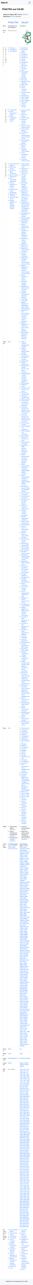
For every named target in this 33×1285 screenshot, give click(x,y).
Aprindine (23, 755)
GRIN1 (25, 911)
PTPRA (26, 985)
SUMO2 (25, 1025)
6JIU (26, 1149)
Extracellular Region (24, 50)
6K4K (27, 1150)
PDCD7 (22, 971)
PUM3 (21, 987)
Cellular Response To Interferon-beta (25, 225)
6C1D (27, 1137)
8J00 (21, 1209)
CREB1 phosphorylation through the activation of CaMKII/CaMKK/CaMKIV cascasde (25, 469)
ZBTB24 (26, 1044)
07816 (9, 1053)
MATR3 (22, 946)
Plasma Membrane (24, 67)
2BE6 (27, 1083)
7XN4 (28, 1195)
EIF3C (25, 895)
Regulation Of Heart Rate (24, 169)
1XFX (28, 1079)
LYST (24, 944)
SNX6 (21, 1015)
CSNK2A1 (22, 880)
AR (29, 852)
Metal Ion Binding (23, 145)
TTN (24, 1036)
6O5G (28, 1155)
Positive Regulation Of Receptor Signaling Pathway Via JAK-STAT (24, 233)
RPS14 (21, 998)
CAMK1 (26, 861)
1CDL (21, 1069)
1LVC (21, 1074)
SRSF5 (25, 1019)
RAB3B (25, 987)
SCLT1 (21, 1004)
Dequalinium (24, 763)
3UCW (24, 1112)
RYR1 (27, 1001)
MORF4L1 (24, 949)
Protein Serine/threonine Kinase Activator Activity (25, 136)
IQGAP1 (22, 926)
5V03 (24, 1131)
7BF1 (27, 1172)
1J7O (24, 1071)
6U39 (27, 1160)
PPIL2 (21, 981)
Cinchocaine (24, 729)
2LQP (21, 1095)
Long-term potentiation (24, 636)
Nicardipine (24, 731)
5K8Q (24, 1128)
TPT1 (24, 1031)
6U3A (21, 1161)
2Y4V (27, 1102)
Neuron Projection (23, 1256)
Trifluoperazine (25, 736)
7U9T (24, 1185)
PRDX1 (25, 981)
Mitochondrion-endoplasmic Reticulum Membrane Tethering (25, 335)
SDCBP (25, 1008)
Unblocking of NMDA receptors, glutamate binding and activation (24, 449)
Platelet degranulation (24, 363)
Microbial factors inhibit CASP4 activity (25, 704)
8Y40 (27, 1223)
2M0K (21, 1096)
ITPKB (25, 930)
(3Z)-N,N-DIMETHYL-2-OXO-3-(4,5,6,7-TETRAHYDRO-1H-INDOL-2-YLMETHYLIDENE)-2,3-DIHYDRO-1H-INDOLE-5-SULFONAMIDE (25, 783)
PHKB (27, 973)
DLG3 (24, 888)
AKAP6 (22, 852)
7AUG (24, 1172)
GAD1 (21, 904)
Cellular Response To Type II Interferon (24, 277)
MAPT (27, 944)
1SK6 (24, 1075)
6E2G (24, 1144)
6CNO (24, 1141)
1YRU (27, 1082)
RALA (26, 988)
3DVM (24, 1106)
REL (23, 992)
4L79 (27, 1117)
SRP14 (21, 1019)
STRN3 (21, 1023)
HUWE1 (26, 922)
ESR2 (24, 898)
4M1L (24, 1118)
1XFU (27, 1077)
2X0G (24, 1102)
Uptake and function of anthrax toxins (25, 507)
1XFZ (24, 1080)
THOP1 (25, 1030)
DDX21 (26, 887)
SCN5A (26, 1006)
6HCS (24, 1147)
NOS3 (24, 961)
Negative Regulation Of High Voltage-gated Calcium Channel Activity (25, 305)
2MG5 (27, 1096)
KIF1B (21, 939)
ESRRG (22, 899)
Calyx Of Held (25, 99)
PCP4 (27, 969)
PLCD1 (26, 976)
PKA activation (25, 383)
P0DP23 (26, 1063)
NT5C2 (25, 965)
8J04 (24, 1211)
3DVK (21, 1106)
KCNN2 (26, 933)
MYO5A (26, 953)
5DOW (24, 1123)
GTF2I (24, 917)
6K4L (21, 1152)
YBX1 (25, 1043)
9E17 (27, 1225)
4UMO (27, 1120)
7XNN (27, 1198)
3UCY (28, 1112)
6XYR (24, 1168)
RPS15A (26, 998)
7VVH (27, 1192)
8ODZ (27, 1214)
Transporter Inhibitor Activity (25, 160)
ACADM (26, 845)
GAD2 (24, 904)
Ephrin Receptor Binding (14, 1230)
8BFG (27, 1201)
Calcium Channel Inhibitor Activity (25, 126)
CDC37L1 (22, 872)
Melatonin (23, 745)
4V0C (24, 1122)
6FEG (21, 1145)
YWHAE (22, 1044)
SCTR (21, 1008)
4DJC (24, 1115)
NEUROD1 (22, 960)
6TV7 (24, 1160)
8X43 (21, 1220)
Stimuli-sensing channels (25, 423)
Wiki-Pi (4, 2)
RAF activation (25, 550)
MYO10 (22, 953)
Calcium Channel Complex (25, 93)
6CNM (27, 1139)
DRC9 (25, 891)
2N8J (21, 1099)
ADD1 (28, 849)
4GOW (28, 1115)
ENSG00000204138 (13, 1058)
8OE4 (24, 1215)
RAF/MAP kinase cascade (25, 552)
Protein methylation (24, 584)
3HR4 (21, 1109)
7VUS (24, 1190)
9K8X (27, 1226)
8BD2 (24, 1201)
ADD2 (21, 850)
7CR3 (24, 1176)
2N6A (24, 1098)
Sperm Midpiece (25, 100)
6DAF (24, 1142)
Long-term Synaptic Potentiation (24, 254)
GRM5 (21, 915)
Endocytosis (13, 1266)
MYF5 (21, 952)
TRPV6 (26, 1035)
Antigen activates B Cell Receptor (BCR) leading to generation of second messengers (25, 666)
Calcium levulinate (23, 808)
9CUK (24, 1225)
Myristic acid (24, 791)
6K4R (24, 1152)
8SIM (24, 1217)
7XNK (21, 1198)
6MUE (21, 1155)
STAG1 (21, 1020)
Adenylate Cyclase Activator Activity (23, 122)
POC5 (21, 977)
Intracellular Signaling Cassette (13, 1250)
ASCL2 (26, 855)
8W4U (28, 1219)
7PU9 (27, 1180)
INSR (27, 923)
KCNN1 (21, 933)
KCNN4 (26, 934)
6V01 (27, 1163)
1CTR (27, 1069)
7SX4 (27, 1182)
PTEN (25, 984)
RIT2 (24, 995)
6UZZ (21, 1163)
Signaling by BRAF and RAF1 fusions (25, 562)
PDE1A (26, 971)
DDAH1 (27, 885)
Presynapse (13, 1238)
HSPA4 (28, 920)
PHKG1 (22, 974)
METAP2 (22, 947)
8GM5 (24, 1207)
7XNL (24, 1198)
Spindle (23, 59)
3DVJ (27, 1104)
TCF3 (25, 1028)
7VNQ (21, 1188)
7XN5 (21, 1196)
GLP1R (28, 907)
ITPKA (21, 930)
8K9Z (27, 1212)
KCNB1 (21, 931)
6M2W (21, 1153)
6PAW (24, 1157)
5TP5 (24, 1130)
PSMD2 (27, 982)
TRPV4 (21, 1035)
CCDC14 (22, 868)
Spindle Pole (24, 48)
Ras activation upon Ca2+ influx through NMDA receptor (25, 489)
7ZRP (21, 1199)
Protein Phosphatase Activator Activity (13, 118)
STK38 (21, 1022)
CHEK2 (22, 874)
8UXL (21, 1219)
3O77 (27, 1109)
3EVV (27, 1106)
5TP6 (27, 1130)
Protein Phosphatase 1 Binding (13, 113)
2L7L (24, 1091)
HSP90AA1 (23, 920)
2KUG (24, 1090)
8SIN (27, 1217)
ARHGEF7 (22, 853)
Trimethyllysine (25, 761)
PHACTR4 (13, 22)
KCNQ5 (22, 938)
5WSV (25, 1134)
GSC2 (21, 917)
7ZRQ (24, 1199)
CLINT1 (22, 876)
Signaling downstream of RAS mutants (25, 645)
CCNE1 (22, 871)
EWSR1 (26, 899)
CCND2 (26, 869)
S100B (21, 1003)
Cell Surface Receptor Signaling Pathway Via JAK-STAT (24, 186)
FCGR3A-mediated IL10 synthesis (25, 653)
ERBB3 (26, 896)
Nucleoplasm (24, 54)
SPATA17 (25, 1015)
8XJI (24, 1220)
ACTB (12, 845)
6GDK (27, 1145)
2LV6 (24, 1095)
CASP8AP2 (23, 866)
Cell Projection (13, 51)
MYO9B (26, 955)
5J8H (21, 1126)
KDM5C (26, 938)
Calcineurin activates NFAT (25, 393)
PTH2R (21, 985)
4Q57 (21, 1120)
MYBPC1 (22, 950)
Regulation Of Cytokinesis (24, 221)
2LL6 (21, 1093)
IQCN (24, 925)
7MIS (24, 1179)
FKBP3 (21, 903)
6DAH (27, 1142)
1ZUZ (24, 1083)
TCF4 (21, 1030)
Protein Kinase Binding (25, 129)
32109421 (23, 830)
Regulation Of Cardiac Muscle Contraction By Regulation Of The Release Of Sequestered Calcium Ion (25, 206)
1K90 (21, 1072)
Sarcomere (24, 80)
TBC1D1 (22, 1028)
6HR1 (27, 1147)
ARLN (27, 853)
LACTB (21, 941)
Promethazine (24, 747)
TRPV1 (26, 1033)
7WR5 (21, 1195)
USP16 (21, 1039)
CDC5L (27, 872)
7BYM (27, 1174)
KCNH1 (26, 931)
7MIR (21, 1179)
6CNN (21, 1141)
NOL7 (21, 961)
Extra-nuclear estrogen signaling (24, 588)
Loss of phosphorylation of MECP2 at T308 (25, 594)
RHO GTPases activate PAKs (25, 544)
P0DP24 (22, 1064)
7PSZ (24, 1180)
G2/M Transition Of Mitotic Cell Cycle (25, 165)
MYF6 (24, 952)
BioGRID (13, 16)
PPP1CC (15, 849)
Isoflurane (23, 734)
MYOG (26, 957)
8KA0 (21, 1214)
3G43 (28, 1107)
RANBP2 (25, 990)
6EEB (27, 1144)
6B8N (24, 1136)
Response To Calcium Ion (24, 245)
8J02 (26, 1209)
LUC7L (27, 942)
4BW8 (24, 1114)
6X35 (27, 1164)
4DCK (21, 1115)
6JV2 (24, 1150)
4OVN (27, 1118)
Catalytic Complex (23, 106)
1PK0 (27, 1074)
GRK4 (24, 912)
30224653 (12, 839)
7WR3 (24, 1193)
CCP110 (26, 871)
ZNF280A (22, 1046)
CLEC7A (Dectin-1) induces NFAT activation (25, 528)
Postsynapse (13, 1236)
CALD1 (21, 861)
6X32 (21, 1164)
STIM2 (25, 1020)
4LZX (21, 1118)
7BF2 (21, 1174)
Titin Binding (24, 132)
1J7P (27, 1071)
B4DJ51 (22, 1063)
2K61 (27, 1088)
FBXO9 (24, 901)
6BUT (24, 1137)
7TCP (27, 1184)
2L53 (21, 1091)
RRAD (21, 1001)
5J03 (27, 1125)
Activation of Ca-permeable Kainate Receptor (25, 501)
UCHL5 (25, 1038)
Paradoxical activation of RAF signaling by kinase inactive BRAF (25, 569)
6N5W (24, 1155)
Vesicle (23, 86)
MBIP (25, 946)
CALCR (26, 860)
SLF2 (27, 1011)
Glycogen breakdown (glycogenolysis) (25, 575)
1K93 (24, 1072)
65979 (9, 1049)
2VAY (24, 1101)
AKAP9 (26, 852)
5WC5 (28, 1133)
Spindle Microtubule (24, 64)
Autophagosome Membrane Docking (25, 214)
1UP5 (21, 1077)
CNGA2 (25, 877)
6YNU (27, 1171)
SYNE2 (21, 1027)
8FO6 (27, 1206)
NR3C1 (21, 963)
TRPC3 (21, 1033)
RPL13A (22, 996)
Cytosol (23, 60)
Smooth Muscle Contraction (25, 493)
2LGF (26, 1091)
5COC (27, 1122)
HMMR (25, 918)
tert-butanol (24, 760)
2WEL (21, 1102)
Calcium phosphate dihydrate (24, 812)
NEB (24, 958)
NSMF (21, 965)
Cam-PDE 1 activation (24, 358)
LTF (24, 942)
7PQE (21, 1180)
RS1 (24, 1001)
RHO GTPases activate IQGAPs (25, 540)
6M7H (24, 1153)
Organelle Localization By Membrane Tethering (25, 295)
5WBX (25, 1133)
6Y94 (24, 1169)
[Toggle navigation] (29, 2)
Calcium (23, 753)
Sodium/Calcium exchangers (25, 442)
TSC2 (21, 1036)
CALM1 (25, 22)
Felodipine (24, 744)
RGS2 (25, 993)
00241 (21, 1053)
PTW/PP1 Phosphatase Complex (13, 1245)
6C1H (24, 1139)
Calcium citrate (25, 793)
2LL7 (24, 1093)
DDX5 (21, 888)
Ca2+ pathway (25, 435)
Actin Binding (13, 110)
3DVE (24, 1104)
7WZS (24, 1195)
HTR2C (21, 922)
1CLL (24, 1069)
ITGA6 (26, 928)
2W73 (27, 1101)
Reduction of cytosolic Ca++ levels (25, 438)
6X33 (24, 1164)
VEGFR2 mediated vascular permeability (24, 512)
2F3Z (24, 1085)
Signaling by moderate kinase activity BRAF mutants (25, 557)
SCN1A (25, 1004)
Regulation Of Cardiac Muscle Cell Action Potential (25, 288)
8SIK (21, 1217)
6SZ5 (21, 1160)
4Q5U (24, 1120)
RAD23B (22, 988)
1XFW (24, 1079)
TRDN (28, 1031)
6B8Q (21, 1137)
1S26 (21, 1075)
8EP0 (28, 1204)
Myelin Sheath (25, 97)
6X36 (21, 1166)
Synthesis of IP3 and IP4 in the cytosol (25, 389)
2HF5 (27, 1085)
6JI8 (21, 1149)
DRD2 (21, 893)
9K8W (24, 1226)
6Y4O (27, 1168)
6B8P (27, 1136)
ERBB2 (22, 896)
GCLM (25, 906)
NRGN (25, 963)
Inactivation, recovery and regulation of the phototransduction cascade (25, 410)
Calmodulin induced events (25, 355)
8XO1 (27, 1222)
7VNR (24, 1188)
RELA (26, 992)
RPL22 (26, 996)
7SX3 (24, 1182)
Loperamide (24, 737)
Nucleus (23, 53)
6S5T (27, 1158)
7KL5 (24, 1177)
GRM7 (25, 915)
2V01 (27, 1099)
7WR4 (27, 1193)
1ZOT (21, 1083)
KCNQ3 (26, 936)
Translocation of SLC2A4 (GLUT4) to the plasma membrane (25, 369)
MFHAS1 (27, 947)
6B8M (21, 1136)
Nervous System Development (14, 175)
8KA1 (24, 1214)
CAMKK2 (22, 864)
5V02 (21, 1131)
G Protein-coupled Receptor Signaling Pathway (24, 178)
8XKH (27, 1220)
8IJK (28, 1207)
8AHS (27, 1199)
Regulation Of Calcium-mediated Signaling (24, 241)
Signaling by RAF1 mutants (25, 649)
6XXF (24, 1166)
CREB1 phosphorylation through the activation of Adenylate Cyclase (25, 458)
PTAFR (21, 984)
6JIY (28, 1149)
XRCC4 (22, 1043)
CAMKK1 (27, 863)
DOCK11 (27, 890)
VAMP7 (22, 1041)
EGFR (21, 895)
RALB (21, 990)
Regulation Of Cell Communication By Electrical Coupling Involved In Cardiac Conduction (25, 315)
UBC (27, 1036)
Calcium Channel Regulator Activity (25, 111)
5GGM (21, 1125)
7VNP (27, 1187)
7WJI (21, 1193)
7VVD (24, 1192)
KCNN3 (21, 934)
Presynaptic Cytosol (24, 102)
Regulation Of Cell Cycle (13, 194)
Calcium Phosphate (24, 798)
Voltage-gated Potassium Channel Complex (24, 74)
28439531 (12, 836)
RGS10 (21, 993)
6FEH (24, 1145)
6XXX (27, 1166)
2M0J (27, 1095)
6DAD (28, 1141)
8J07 (21, 1212)
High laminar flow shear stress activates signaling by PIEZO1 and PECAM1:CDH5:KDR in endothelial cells (25, 678)
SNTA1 (26, 1014)
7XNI (27, 1196)
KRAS (25, 939)
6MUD (28, 1153)
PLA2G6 (22, 976)
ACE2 (21, 847)
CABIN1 (22, 860)
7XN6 (24, 1196)
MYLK (28, 952)
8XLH (24, 1222)
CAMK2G (22, 863)
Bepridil (23, 752)
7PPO (27, 1179)
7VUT (27, 1190)
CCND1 (22, 869)
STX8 (21, 1025)
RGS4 (21, 995)
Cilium (23, 70)
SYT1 (25, 1027)
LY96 (21, 944)
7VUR (21, 1190)
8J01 (24, 1209)
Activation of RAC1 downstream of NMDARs (25, 619)
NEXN (27, 960)
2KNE (21, 1090)
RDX (21, 992)
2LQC (26, 1093)
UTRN (25, 1039)
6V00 (24, 1163)
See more (10, 1268)
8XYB (24, 1223)
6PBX (27, 1157)
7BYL (24, 1174)
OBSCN (22, 966)
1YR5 (21, 1082)
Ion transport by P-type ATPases (25, 605)
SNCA (24, 1012)
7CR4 (27, 1176)
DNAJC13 (22, 890)
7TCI (24, 1184)
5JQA (24, 1126)
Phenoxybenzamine (25, 741)
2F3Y (21, 1085)
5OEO (21, 1130)
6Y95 (27, 1169)
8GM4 (21, 1207)
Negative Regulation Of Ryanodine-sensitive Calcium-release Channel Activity (25, 269)
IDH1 (21, 923)
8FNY (24, 1206)
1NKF (24, 1074)
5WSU (21, 1134)
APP (16, 845)
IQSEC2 (22, 928)
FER (27, 901)
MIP (21, 949)
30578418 (12, 841)
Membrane (24, 78)
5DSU (28, 1123)
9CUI (21, 1225)
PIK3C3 (26, 974)
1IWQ (21, 1071)
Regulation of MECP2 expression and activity (25, 600)
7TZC (21, 1185)
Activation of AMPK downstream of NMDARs (25, 632)
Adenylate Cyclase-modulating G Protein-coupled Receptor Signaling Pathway (25, 1263)
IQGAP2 (26, 926)
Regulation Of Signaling (24, 1240)
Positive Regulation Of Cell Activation (13, 1255)
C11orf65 (26, 858)
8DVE (21, 1204)
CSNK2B (27, 882)
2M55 (24, 1096)
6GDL (21, 1147)
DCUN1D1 (22, 885)
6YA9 (21, 1171)
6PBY (21, 1158)
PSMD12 (22, 982)
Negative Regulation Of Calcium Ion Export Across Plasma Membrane (25, 327)
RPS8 (26, 1000)
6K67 (27, 1152)
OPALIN (26, 966)
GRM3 (21, 914)
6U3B (24, 1161)
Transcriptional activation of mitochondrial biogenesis (25, 403)
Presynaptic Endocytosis (24, 299)
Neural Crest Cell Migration (14, 164)
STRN (25, 1022)
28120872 (23, 839)
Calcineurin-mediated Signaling (24, 283)
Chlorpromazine (25, 728)
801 (21, 1049)
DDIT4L (22, 887)
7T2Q (21, 1184)
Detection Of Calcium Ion (24, 172)
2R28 (24, 1099)
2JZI (23, 1087)
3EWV (25, 1107)
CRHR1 (25, 879)
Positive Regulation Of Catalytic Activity (13, 185)
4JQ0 (24, 1117)
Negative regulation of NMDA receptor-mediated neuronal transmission (25, 611)
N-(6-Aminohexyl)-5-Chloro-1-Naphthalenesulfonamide (25, 768)
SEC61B (27, 1009)
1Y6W (27, 1080)
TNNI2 (21, 1031)
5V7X (27, 1131)
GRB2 (13, 847)
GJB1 (24, 907)
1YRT (24, 1082)
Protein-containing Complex (24, 89)
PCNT (24, 969)
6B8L (28, 1134)
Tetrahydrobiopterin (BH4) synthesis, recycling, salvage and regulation (25, 377)
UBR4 (21, 1038)
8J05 (26, 1211)
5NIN (27, 1128)
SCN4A (22, 1006)
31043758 (12, 830)
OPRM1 (22, 968)
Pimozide (23, 749)
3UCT (21, 1112)
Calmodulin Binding (24, 1230)
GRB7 (21, 911)
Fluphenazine (24, 733)
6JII (23, 1149)
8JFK (24, 1212)
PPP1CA (10, 849)
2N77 (27, 1098)
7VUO (28, 1188)
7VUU (21, 1192)
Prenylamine (24, 772)
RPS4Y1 (22, 1000)
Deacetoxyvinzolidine (25, 757)
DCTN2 (26, 884)
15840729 (25, 14)
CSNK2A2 (22, 882)
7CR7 (21, 1177)
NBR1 (21, 958)
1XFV (21, 1079)
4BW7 (21, 1114)
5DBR (21, 1123)
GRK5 (28, 912)
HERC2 (22, 918)
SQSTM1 (25, 1017)
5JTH (27, 1126)
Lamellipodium (13, 49)
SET (21, 1011)
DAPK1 (21, 884)
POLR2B (25, 977)
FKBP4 (26, 903)
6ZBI (21, 1172)
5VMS (21, 1133)
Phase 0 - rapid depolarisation (25, 522)
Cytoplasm (12, 48)
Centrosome (24, 57)
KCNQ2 (22, 936)
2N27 (21, 1098)
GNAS (25, 909)
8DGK (24, 1203)
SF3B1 (24, 1011)
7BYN (21, 1176)
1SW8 (27, 1075)
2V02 (21, 1101)
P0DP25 (26, 1064)
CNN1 (21, 879)
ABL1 (9, 845)
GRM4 (25, 914)
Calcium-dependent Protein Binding (25, 149)
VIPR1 (25, 1041)
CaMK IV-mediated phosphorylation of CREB (25, 344)
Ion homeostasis (25, 524)
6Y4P (21, 1169)
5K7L (21, 1128)
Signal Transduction (24, 1252)
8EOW (24, 1204)
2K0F (21, 1088)
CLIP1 (25, 876)
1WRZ (24, 1077)
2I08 (21, 1087)
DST (24, 893)
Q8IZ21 (10, 1063)
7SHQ (21, 1182)
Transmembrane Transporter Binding (25, 141)
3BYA (21, 1104)
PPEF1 (21, 979)
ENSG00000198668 (25, 1058)
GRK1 (21, 912)
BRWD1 (22, 858)
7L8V (27, 1177)
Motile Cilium (24, 84)
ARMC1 (22, 855)
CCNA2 (26, 868)
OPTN (25, 968)
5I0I (24, 1125)
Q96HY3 (22, 1066)
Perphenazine (24, 739)
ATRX (25, 856)
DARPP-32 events (24, 385)
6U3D (27, 1161)
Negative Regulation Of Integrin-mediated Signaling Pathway (13, 204)
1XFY (21, 1080)
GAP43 (21, 906)
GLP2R (21, 909)
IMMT (24, 923)
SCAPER (26, 1003)
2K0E (26, 1087)
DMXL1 (28, 888)
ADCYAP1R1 (23, 849)
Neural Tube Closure (13, 167)
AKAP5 (25, 850)
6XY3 (21, 1168)
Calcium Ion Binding (24, 115)
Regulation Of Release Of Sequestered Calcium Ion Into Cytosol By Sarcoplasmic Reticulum (25, 195)
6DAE (21, 1142)
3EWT (21, 1107)
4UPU (21, 1122)
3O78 (21, 1110)
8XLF (21, 1222)
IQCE (21, 925)
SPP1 (21, 1017)
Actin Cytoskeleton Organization (13, 179)
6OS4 (21, 1157)
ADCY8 (25, 847)
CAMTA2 (27, 864)
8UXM (24, 1219)
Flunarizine (24, 774)
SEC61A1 (22, 1009)
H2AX (28, 917)
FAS (21, 901)
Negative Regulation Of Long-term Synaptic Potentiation (13, 1262)
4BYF (28, 1114)
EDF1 (27, 893)
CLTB (21, 877)
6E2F (21, 1144)
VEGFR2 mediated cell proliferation (24, 518)
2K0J (24, 1088)
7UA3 (27, 1185)
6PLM (24, 1158)
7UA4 (21, 1187)
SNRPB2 (22, 1014)
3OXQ (24, 1110)
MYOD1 (22, 957)
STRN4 (26, 1023)
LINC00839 (26, 941)
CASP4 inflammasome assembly (25, 699)
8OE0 (21, 1215)
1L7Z (27, 1072)
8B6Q (21, 1201)
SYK (28, 1025)
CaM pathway (24, 361)
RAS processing (25, 642)
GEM (21, 907)
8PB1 (27, 1215)
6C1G (21, 1139)
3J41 (24, 1109)
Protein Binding (25, 118)
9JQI (21, 1226)
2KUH (28, 1090)
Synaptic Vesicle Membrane (25, 82)
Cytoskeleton (24, 62)
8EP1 (21, 1206)
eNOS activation (25, 399)
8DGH (21, 1203)
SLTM (21, 1012)
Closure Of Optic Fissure (14, 198)
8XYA (21, 1223)
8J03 (21, 1211)
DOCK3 (22, 891)
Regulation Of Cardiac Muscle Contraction (25, 249)
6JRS (21, 1150)
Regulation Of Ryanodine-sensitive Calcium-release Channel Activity (25, 261)
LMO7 (21, 942)
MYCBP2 (27, 950)
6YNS (24, 1171)
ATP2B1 (22, 856)
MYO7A (22, 955)
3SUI (27, 1110)
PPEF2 (26, 979)
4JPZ (21, 1117)
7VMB (24, 1187)
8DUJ (28, 1203)
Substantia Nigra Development (25, 218)
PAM (21, 969)
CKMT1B (26, 874)
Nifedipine (23, 750)
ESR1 (21, 898)
